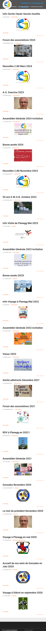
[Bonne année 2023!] (23, 291)
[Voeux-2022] (23, 370)
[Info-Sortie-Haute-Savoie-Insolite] (23, 30)
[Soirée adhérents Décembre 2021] (23, 396)
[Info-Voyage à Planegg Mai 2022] (23, 318)
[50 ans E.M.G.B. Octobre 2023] (23, 213)
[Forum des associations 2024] (23, 56)
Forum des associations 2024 (19, 40)
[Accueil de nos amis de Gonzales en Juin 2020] (23, 582)
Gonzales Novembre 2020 (17, 484)
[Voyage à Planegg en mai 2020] (23, 553)
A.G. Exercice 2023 (13, 92)
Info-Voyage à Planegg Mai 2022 (21, 301)
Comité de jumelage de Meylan (7, 4)
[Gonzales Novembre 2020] (23, 501)
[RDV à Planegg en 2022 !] (23, 448)
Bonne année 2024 (13, 144)
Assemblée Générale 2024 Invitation (23, 118)
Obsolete (16, 17)
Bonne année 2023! (13, 275)
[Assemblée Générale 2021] (23, 475)
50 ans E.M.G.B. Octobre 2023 (19, 197)
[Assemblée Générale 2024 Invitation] (23, 135)
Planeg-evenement (21, 540)
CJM (12, 17)
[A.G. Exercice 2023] (23, 108)
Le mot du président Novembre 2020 (23, 510)
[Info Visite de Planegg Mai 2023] (23, 239)
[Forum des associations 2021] (23, 422)
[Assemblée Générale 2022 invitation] (23, 344)
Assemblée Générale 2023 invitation (23, 249)
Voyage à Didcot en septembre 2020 (23, 592)
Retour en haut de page (40, 35)
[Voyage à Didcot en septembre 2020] (23, 609)
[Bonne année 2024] (23, 161)
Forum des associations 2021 (19, 406)
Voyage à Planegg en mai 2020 (20, 537)
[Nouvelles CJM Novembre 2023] (23, 187)
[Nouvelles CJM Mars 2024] (23, 82)
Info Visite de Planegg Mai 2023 (20, 223)
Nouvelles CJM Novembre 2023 (20, 170)
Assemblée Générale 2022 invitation (23, 327)
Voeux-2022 (9, 354)
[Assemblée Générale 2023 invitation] (23, 265)
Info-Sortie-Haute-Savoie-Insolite (21, 13)
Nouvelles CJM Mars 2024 (17, 66)
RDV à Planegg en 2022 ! (16, 432)
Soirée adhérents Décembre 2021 (21, 380)
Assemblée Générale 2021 (17, 458)
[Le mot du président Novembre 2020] (23, 527)
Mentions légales (29, 630)
